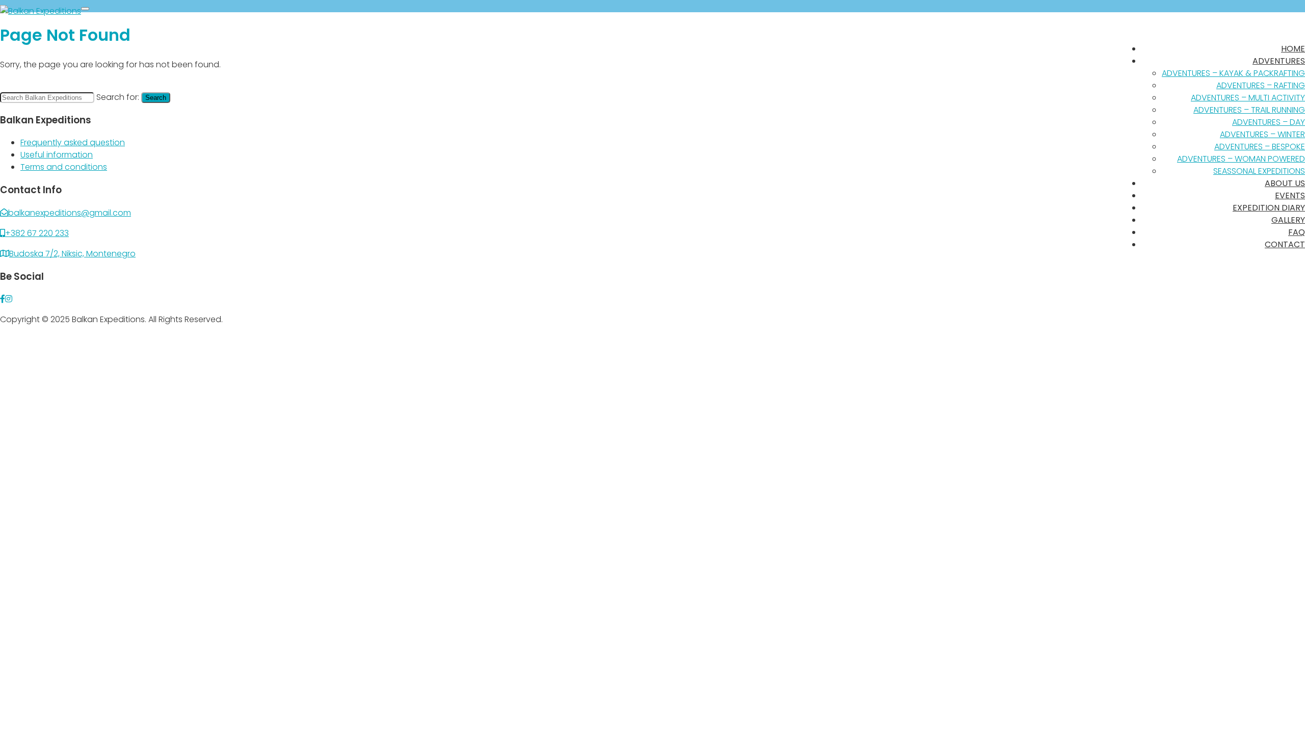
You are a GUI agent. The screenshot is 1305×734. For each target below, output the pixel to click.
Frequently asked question (72, 142)
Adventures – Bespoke (1259, 146)
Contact (1285, 244)
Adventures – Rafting (1260, 85)
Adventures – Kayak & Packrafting (1233, 73)
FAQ (1296, 232)
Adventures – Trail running (1249, 110)
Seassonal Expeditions (1259, 171)
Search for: (117, 97)
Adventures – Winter (1262, 134)
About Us (1285, 183)
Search (155, 97)
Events (1290, 195)
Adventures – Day (1268, 122)
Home (1293, 49)
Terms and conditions (63, 167)
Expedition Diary (1269, 208)
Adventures (1278, 61)
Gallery (1288, 220)
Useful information (56, 155)
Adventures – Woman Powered (1241, 159)
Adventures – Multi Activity (1248, 97)
